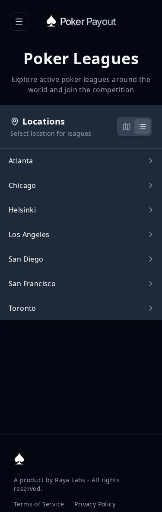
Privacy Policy (94, 504)
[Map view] (126, 126)
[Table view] (142, 126)
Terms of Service (39, 504)
